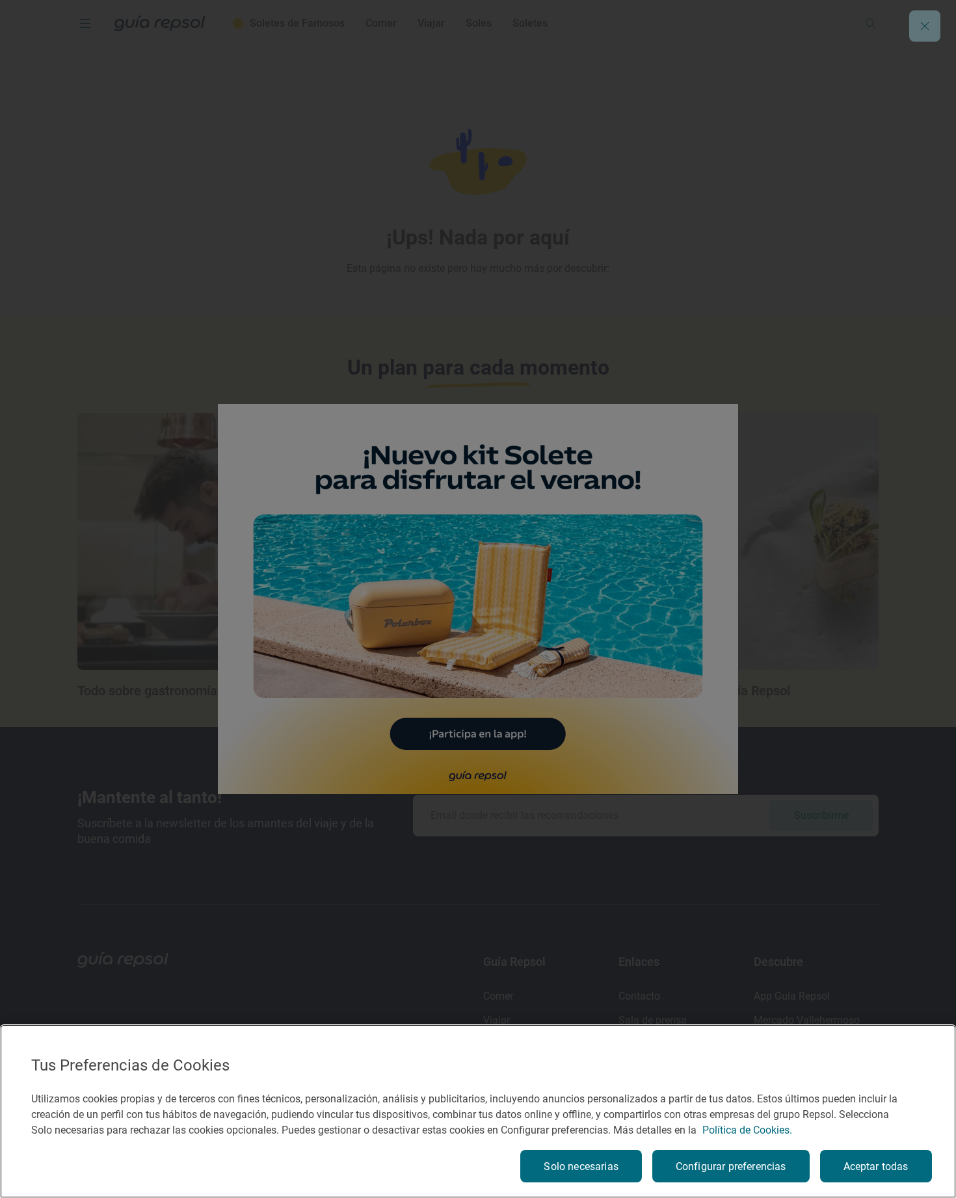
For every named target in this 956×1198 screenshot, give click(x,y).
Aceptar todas (876, 1166)
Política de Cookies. (747, 1130)
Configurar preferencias (731, 1166)
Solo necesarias (581, 1166)
